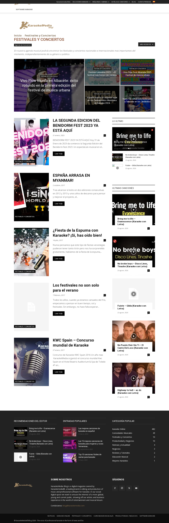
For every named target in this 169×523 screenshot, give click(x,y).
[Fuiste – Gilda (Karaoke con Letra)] (117, 168)
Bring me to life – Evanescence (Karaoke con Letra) (132, 221)
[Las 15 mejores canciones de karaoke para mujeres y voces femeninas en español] (69, 444)
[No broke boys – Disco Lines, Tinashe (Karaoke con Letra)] (117, 157)
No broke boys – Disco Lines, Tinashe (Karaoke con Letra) (133, 265)
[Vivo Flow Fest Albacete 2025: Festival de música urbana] (137, 72)
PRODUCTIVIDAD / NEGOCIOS (126, 516)
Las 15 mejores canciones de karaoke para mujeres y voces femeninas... (90, 443)
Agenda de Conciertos (23, 45)
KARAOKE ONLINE (63, 516)
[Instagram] (122, 488)
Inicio (18, 35)
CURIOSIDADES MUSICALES (103, 516)
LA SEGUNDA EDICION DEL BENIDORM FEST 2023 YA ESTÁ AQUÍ (76, 125)
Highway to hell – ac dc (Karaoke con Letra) (129, 391)
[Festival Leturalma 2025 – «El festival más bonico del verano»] (102, 72)
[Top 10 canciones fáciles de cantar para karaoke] (69, 457)
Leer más (59, 154)
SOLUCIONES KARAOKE (80, 2)
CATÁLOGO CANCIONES (119, 2)
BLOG (134, 2)
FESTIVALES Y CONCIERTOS (81, 516)
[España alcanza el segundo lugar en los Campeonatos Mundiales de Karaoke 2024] (102, 98)
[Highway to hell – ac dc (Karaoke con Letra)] (133, 378)
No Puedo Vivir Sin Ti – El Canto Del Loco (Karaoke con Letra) (133, 348)
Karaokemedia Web (63, 2)
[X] (129, 488)
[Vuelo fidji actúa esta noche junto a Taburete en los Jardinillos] (137, 98)
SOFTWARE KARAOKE (24, 9)
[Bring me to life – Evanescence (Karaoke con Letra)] (133, 139)
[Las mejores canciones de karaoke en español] (69, 431)
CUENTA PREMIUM (144, 2)
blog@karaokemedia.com (73, 505)
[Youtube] (136, 488)
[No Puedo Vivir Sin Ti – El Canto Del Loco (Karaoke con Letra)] (133, 336)
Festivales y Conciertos (49, 76)
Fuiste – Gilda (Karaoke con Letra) (138, 165)
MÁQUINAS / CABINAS (99, 2)
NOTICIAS (51, 516)
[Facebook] (115, 488)
